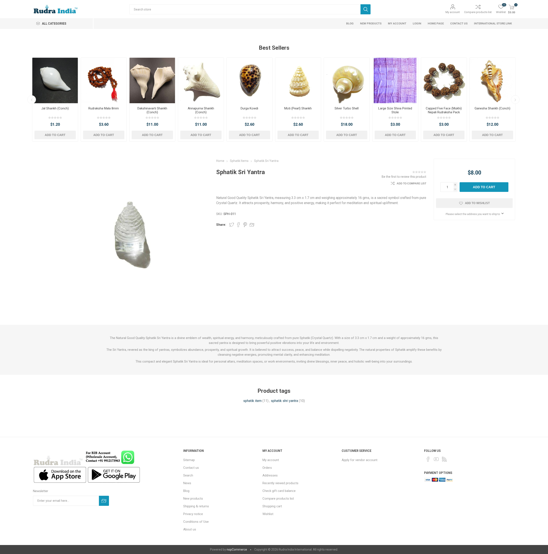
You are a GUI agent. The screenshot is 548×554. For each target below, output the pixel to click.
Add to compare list (411, 183)
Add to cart (55, 135)
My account (452, 12)
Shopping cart (272, 506)
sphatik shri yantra (284, 401)
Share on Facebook (238, 224)
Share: (221, 225)
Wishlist (267, 514)
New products (193, 498)
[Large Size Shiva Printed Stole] (395, 80)
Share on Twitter (231, 224)
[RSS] (444, 459)
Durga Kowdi (249, 108)
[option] (55, 99)
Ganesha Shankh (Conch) (492, 108)
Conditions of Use (196, 522)
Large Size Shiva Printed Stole (395, 110)
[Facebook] (428, 459)
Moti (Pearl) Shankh (298, 108)
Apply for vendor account (359, 460)
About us (189, 529)
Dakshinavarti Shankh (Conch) (152, 110)
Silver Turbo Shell (347, 108)
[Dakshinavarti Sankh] (152, 80)
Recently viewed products (280, 483)
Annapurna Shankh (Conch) (201, 110)
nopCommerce (237, 549)
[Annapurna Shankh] (201, 80)
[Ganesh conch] (492, 80)
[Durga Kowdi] (249, 80)
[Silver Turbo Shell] (346, 80)
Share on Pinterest (245, 224)
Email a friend (252, 224)
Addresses (270, 475)
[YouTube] (436, 459)
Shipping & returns (196, 506)
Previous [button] (31, 99)
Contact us (191, 468)
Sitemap (189, 460)
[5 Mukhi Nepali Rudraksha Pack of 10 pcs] (444, 80)
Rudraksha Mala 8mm (103, 108)
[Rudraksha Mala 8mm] (104, 80)
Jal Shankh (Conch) (55, 108)
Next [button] (515, 99)
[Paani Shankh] (55, 80)
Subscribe (104, 501)
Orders (267, 468)
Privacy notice (193, 514)
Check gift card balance (279, 491)
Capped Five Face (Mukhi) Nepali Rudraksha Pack (444, 110)
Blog (186, 491)
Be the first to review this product (404, 176)
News (187, 483)
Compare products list (478, 12)
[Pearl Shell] (298, 80)
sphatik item (252, 401)
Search (365, 9)
